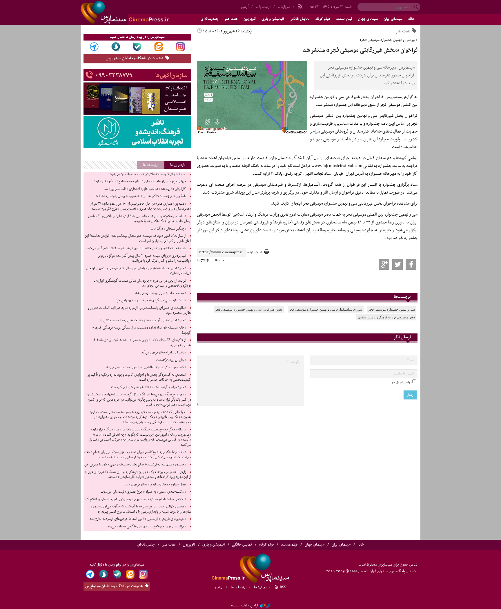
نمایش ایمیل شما (401, 382)
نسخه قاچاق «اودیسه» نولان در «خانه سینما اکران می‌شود (148, 174)
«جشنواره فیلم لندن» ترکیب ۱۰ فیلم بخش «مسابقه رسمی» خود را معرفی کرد (135, 464)
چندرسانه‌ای (209, 19)
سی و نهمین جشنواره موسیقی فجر (392, 309)
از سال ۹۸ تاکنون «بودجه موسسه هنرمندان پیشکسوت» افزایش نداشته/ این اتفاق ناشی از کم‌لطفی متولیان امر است (138, 238)
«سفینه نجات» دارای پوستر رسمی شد (160, 293)
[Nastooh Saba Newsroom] (265, 605)
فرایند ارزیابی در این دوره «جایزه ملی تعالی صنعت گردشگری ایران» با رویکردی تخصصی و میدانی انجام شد (142, 283)
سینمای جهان (368, 19)
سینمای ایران (393, 19)
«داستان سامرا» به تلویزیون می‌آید (163, 352)
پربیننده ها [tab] (151, 165)
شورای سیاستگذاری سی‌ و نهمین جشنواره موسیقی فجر (325, 309)
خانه (411, 19)
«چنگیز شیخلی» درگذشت (168, 228)
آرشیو (244, 6)
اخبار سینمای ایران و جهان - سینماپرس (139, 12)
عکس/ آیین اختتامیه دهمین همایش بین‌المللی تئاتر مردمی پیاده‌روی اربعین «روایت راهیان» (138, 271)
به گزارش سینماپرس (402, 97)
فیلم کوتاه (322, 19)
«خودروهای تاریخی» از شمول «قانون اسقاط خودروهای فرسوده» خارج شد (137, 519)
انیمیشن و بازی (273, 19)
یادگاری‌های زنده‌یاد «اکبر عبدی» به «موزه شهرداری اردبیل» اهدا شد (140, 196)
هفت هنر (231, 19)
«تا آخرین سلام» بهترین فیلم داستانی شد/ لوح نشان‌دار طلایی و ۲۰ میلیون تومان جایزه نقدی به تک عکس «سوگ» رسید (139, 219)
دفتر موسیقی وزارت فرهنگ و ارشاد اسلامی (386, 317)
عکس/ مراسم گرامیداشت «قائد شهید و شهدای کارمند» (148, 387)
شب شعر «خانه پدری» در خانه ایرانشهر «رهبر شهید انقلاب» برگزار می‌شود (136, 248)
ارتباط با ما (263, 6)
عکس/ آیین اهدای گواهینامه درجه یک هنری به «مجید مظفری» (143, 320)
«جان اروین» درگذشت (171, 360)
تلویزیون (250, 19)
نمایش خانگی (300, 19)
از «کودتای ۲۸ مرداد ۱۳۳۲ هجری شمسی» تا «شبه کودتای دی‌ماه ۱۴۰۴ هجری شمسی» (141, 342)
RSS (282, 587)
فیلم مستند (344, 19)
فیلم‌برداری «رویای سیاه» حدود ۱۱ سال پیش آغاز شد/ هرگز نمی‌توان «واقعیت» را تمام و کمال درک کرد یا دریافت (144, 258)
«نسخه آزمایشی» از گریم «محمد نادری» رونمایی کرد (151, 300)
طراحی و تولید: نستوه (244, 605)
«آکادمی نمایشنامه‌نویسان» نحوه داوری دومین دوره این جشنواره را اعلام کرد (135, 499)
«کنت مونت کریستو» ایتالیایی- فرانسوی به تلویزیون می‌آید (146, 367)
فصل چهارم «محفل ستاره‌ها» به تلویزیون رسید (155, 484)
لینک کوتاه (254, 253)
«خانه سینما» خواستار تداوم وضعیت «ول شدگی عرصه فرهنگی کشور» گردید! (141, 330)
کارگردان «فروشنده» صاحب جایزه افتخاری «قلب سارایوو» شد (145, 189)
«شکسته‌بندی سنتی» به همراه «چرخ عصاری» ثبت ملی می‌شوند (143, 492)
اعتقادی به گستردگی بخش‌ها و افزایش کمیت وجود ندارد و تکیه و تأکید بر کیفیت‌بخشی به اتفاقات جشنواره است (139, 377)
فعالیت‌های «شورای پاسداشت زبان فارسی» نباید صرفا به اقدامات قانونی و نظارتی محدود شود (139, 310)
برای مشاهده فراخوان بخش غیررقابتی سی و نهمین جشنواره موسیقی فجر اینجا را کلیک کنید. (344, 203)
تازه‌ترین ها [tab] (177, 165)
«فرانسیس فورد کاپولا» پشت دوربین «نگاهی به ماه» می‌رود (146, 526)
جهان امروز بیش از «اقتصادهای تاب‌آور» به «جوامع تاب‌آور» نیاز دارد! (140, 181)
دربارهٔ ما (284, 6)
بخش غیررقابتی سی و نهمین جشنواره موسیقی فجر (249, 309)
